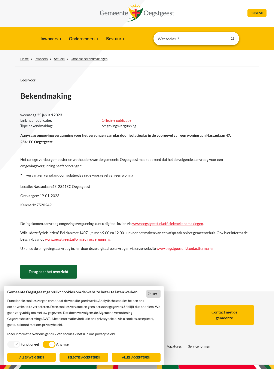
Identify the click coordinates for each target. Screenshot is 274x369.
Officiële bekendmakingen (89, 59)
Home (24, 59)
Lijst (154, 294)
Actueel (59, 59)
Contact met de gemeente (224, 315)
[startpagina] (137, 12)
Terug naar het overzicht (48, 271)
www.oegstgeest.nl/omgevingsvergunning (77, 239)
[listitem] (23, 344)
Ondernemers (82, 38)
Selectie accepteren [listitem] (84, 357)
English (257, 13)
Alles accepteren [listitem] (136, 357)
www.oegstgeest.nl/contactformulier (185, 248)
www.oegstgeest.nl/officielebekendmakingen (167, 223)
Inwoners (49, 38)
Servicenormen (199, 346)
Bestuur (113, 38)
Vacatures (174, 346)
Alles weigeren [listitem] (31, 357)
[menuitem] (50, 39)
